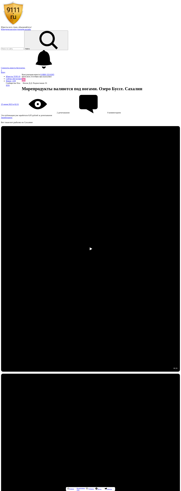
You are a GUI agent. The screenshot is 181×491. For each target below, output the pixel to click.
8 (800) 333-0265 (47, 74)
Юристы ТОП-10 (13, 76)
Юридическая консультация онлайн (16, 29)
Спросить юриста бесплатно (13, 68)
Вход (3, 72)
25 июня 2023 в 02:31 (10, 104)
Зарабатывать (6, 118)
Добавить (91, 489)
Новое (11, 81)
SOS (8, 85)
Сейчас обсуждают (14, 79)
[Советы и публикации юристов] (13, 25)
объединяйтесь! (25, 27)
